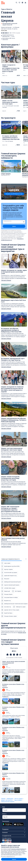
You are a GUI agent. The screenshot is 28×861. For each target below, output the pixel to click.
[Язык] (22, 2)
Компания (5, 832)
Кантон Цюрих (19, 798)
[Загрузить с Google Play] (7, 824)
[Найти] (16, 2)
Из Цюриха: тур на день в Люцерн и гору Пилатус (13, 684)
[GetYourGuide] (3, 3)
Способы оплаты (6, 838)
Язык (3, 807)
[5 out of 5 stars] (14, 664)
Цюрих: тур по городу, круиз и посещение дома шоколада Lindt (13, 662)
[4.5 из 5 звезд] (5, 33)
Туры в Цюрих (18, 800)
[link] (11, 63)
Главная (3, 798)
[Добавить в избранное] (19, 51)
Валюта (4, 814)
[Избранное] (19, 3)
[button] (11, 63)
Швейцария (10, 798)
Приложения (5, 821)
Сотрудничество (6, 835)
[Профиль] (25, 3)
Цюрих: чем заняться (7, 800)
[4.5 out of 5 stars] (14, 654)
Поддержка (5, 829)
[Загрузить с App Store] (18, 824)
